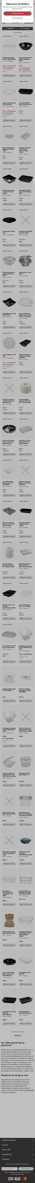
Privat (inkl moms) (17, 18)
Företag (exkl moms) (17, 13)
